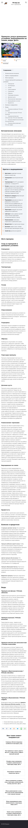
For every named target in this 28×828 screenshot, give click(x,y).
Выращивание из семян (14, 101)
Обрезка (10, 93)
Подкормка (11, 91)
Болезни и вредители (11, 105)
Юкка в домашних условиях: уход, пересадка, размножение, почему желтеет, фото (14, 782)
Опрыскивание (12, 89)
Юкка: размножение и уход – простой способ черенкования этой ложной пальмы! (14, 792)
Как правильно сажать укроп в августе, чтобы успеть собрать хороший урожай (14, 752)
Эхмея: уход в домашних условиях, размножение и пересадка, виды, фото (14, 813)
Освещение (11, 83)
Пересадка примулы (13, 95)
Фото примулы (9, 77)
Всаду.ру (16, 3)
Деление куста (11, 97)
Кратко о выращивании (11, 75)
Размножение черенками (14, 99)
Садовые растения (7, 54)
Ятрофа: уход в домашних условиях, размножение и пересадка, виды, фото (14, 763)
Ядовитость (11, 102)
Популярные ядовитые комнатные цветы (14, 772)
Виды (6, 107)
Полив (9, 87)
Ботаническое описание (12, 73)
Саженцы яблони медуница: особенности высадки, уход (14, 742)
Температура (11, 85)
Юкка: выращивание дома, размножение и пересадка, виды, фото (14, 803)
